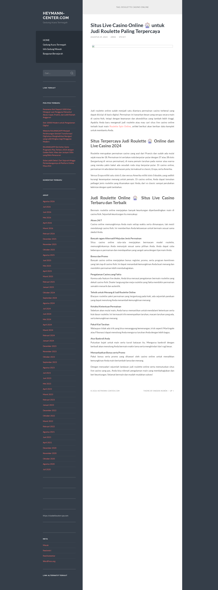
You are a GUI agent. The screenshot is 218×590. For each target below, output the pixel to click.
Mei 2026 (47, 217)
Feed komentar (49, 556)
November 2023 (50, 351)
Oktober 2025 (49, 249)
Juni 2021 (47, 437)
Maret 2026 (48, 228)
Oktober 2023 (49, 357)
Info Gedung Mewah (52, 49)
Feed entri (47, 550)
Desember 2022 (49, 410)
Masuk (46, 545)
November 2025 (50, 244)
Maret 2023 (48, 394)
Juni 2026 (47, 212)
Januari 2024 (48, 341)
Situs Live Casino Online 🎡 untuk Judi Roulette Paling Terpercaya (128, 28)
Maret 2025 (48, 276)
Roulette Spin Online (120, 126)
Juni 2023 (47, 378)
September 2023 (50, 362)
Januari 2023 (48, 405)
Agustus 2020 (49, 464)
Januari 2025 (48, 287)
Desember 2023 (49, 346)
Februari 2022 (49, 426)
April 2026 (47, 223)
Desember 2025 (49, 239)
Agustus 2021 (49, 432)
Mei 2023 (47, 383)
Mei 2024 (47, 319)
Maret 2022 (48, 421)
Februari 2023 (49, 400)
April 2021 (47, 442)
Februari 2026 (49, 233)
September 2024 (50, 298)
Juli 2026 (47, 207)
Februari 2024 (49, 335)
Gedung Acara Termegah (54, 44)
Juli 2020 (47, 469)
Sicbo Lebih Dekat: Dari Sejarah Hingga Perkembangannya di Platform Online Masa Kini (59, 163)
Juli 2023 (47, 373)
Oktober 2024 (49, 292)
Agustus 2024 (49, 303)
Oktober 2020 (49, 458)
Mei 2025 (47, 266)
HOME (46, 40)
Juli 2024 (47, 308)
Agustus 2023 (49, 367)
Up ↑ (172, 391)
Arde (113, 37)
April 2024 (47, 324)
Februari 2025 (49, 282)
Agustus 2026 (49, 201)
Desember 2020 (49, 448)
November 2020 (50, 453)
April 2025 (47, 271)
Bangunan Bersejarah (53, 53)
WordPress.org (49, 561)
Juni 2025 (47, 260)
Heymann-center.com (56, 15)
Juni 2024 (47, 314)
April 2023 (47, 389)
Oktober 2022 (49, 416)
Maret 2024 (48, 330)
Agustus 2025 (49, 255)
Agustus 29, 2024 (99, 37)
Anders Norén (160, 391)
